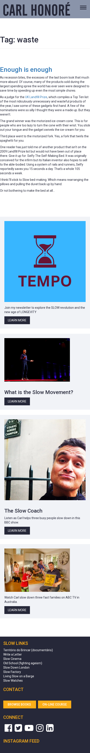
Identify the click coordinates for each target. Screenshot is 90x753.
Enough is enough (26, 69)
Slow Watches (13, 680)
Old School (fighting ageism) (22, 663)
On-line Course (54, 704)
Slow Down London (16, 667)
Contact (13, 689)
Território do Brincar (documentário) (28, 650)
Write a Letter (12, 654)
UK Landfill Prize (36, 97)
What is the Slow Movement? (38, 392)
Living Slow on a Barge (18, 676)
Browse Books (20, 704)
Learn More (17, 320)
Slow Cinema (12, 659)
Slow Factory (12, 672)
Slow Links (15, 643)
